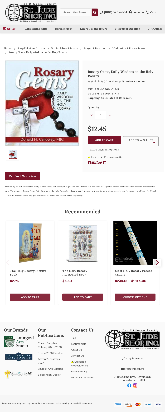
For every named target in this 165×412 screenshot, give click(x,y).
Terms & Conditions (82, 377)
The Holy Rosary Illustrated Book (74, 272)
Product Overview (22, 176)
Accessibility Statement (81, 403)
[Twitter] (100, 162)
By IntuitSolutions (36, 403)
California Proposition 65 (106, 157)
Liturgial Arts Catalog (50, 368)
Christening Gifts (35, 28)
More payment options (104, 149)
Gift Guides (154, 28)
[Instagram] (135, 385)
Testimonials (78, 343)
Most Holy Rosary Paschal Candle (134, 272)
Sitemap (50, 403)
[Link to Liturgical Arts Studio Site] (19, 341)
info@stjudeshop (133, 368)
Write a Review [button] (135, 81)
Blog (73, 337)
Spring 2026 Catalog (50, 353)
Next (157, 263)
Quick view (30, 242)
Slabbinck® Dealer (49, 374)
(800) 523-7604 (134, 358)
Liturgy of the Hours (93, 28)
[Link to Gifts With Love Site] (19, 373)
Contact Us (77, 355)
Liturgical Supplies (127, 28)
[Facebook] (89, 162)
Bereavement (63, 28)
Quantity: (94, 107)
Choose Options (135, 297)
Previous (8, 263)
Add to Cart (30, 297)
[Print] (97, 162)
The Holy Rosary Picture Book (28, 272)
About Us (76, 349)
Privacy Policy (79, 371)
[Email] (93, 162)
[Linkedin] (104, 162)
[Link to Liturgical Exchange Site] (19, 356)
